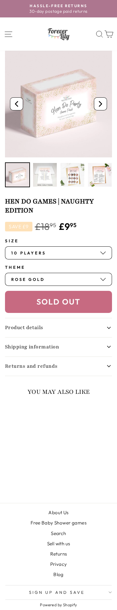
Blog (58, 574)
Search (58, 533)
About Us (58, 512)
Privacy (58, 564)
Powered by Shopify (58, 604)
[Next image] (100, 103)
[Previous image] (16, 103)
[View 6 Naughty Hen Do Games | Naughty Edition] (17, 174)
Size (12, 240)
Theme (15, 267)
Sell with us (58, 544)
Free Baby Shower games (58, 523)
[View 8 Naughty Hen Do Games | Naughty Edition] (72, 174)
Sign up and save (57, 592)
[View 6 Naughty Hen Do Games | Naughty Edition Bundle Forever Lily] (44, 174)
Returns (58, 554)
